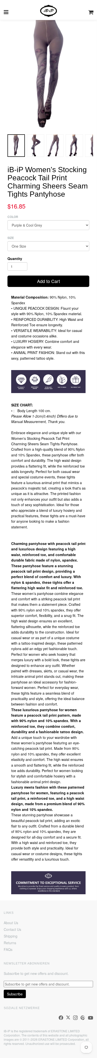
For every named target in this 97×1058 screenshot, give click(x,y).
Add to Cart (48, 281)
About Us (11, 922)
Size (10, 238)
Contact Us (12, 929)
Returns (10, 942)
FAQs (8, 949)
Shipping (10, 936)
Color (12, 217)
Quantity (14, 258)
